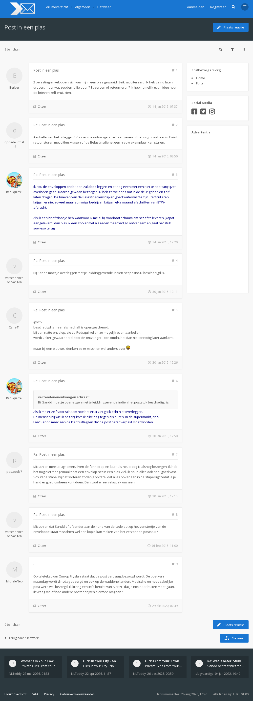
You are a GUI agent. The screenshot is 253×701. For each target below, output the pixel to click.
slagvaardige (204, 674)
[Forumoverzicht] (21, 8)
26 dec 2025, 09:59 (160, 674)
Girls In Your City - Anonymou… (107, 661)
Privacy (49, 694)
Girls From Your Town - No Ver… (170, 661)
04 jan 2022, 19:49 (227, 674)
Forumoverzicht (15, 694)
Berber (14, 87)
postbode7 (14, 472)
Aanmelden (195, 7)
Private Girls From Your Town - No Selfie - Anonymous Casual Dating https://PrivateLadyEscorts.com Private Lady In (163, 666)
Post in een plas (24, 27)
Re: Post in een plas (49, 125)
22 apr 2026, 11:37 (98, 674)
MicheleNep (14, 581)
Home (200, 78)
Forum (201, 83)
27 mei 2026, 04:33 (36, 674)
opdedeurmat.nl (14, 144)
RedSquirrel (14, 192)
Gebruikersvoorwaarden (77, 694)
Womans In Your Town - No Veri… (46, 661)
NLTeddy (15, 674)
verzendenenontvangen (14, 280)
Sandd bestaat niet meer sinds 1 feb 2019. (225, 666)
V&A (35, 694)
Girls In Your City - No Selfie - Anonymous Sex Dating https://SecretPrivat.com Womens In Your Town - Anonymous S (101, 666)
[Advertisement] (211, 212)
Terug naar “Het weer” (24, 638)
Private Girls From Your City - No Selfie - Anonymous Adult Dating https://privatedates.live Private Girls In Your (39, 666)
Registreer (218, 7)
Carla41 (14, 327)
